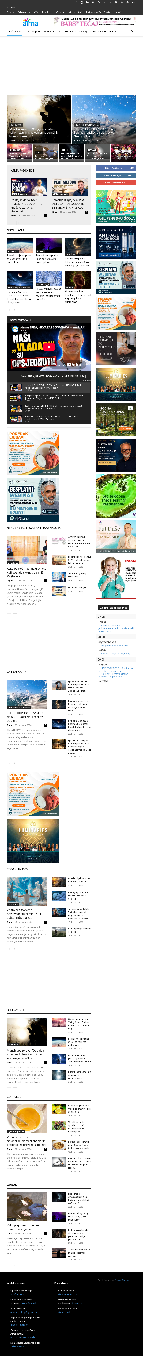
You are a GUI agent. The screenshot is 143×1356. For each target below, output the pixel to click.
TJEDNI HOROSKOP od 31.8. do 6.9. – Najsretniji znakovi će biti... (25, 716)
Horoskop (70, 254)
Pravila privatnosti (112, 12)
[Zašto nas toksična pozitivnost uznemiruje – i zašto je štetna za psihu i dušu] (27, 891)
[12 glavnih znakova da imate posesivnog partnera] (59, 1253)
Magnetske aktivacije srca (115, 645)
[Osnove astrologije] (59, 591)
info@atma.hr (17, 1294)
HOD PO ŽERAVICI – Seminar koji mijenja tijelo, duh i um (117, 669)
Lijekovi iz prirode (16, 1131)
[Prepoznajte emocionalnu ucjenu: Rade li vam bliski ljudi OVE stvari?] (71, 151)
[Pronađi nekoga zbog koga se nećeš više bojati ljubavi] (49, 245)
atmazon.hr (77, 1303)
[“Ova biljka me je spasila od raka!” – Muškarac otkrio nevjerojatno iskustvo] (59, 1125)
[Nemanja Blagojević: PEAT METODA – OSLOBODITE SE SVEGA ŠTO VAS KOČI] (70, 187)
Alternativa (66, 31)
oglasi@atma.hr (29, 1303)
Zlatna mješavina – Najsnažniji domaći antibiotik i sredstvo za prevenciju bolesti (26, 1140)
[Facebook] (75, 2)
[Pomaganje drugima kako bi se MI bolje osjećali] (59, 896)
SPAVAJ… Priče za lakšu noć (115, 653)
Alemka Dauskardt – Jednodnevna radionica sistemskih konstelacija (117, 628)
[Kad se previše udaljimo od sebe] (59, 932)
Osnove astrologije (77, 587)
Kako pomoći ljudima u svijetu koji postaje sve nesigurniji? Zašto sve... (26, 572)
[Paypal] (93, 2)
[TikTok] (104, 2)
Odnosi (39, 153)
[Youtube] (133, 2)
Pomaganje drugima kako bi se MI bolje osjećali (78, 895)
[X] (110, 2)
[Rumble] (98, 2)
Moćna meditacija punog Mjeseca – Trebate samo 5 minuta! (79, 1058)
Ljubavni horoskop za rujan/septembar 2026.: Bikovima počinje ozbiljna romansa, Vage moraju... (79, 746)
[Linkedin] (87, 2)
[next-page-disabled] (18, 223)
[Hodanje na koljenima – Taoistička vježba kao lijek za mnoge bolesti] (97, 151)
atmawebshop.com (68, 1294)
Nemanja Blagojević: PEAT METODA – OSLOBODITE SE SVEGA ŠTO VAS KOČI (69, 203)
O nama (10, 12)
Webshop (60, 12)
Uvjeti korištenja (75, 12)
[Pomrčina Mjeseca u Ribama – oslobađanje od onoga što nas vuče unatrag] (78, 247)
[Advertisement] (71, 65)
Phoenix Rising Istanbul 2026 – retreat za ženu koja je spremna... (79, 560)
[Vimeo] (116, 2)
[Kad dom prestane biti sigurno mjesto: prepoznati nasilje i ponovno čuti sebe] (59, 1233)
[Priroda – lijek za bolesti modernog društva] (59, 882)
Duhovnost (49, 31)
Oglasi (10, 580)
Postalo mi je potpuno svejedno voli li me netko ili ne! (19, 259)
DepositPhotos (122, 1280)
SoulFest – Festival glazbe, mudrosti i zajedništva (114, 675)
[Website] (122, 2)
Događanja (13, 563)
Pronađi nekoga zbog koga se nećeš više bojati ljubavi (47, 259)
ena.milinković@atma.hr (23, 1337)
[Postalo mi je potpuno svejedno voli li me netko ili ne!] (20, 245)
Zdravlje (83, 31)
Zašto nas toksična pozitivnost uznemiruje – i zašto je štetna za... (24, 913)
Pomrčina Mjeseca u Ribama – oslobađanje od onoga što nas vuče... (78, 262)
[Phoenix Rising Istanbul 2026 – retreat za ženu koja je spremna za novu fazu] (59, 560)
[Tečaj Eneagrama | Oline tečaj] (59, 577)
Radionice (114, 31)
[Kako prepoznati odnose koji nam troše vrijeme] (45, 151)
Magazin (98, 31)
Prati (130, 175)
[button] (132, 31)
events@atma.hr (19, 1324)
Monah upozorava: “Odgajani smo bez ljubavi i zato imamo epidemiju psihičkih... (26, 1054)
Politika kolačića (93, 12)
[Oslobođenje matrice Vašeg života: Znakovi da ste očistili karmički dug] (19, 151)
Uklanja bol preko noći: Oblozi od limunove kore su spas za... (79, 1109)
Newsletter (47, 12)
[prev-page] (13, 223)
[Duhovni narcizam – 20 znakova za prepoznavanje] (59, 1075)
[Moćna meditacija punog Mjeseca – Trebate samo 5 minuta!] (59, 1059)
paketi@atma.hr (18, 1346)
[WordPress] (127, 2)
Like (132, 168)
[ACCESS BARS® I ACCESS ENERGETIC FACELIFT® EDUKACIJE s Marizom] (59, 540)
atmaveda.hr (64, 1312)
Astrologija (30, 31)
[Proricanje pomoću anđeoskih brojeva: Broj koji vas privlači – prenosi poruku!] (123, 153)
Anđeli (116, 147)
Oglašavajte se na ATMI (28, 12)
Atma (12, 140)
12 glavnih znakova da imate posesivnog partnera (79, 1253)
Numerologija (43, 284)
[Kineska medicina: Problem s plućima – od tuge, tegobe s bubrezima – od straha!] (78, 280)
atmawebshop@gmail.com (24, 1312)
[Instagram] (81, 2)
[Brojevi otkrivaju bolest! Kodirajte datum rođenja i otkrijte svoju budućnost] (49, 278)
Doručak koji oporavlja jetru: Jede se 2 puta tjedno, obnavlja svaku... (79, 1145)
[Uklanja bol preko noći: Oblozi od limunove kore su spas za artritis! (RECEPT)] (59, 1109)
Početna (13, 31)
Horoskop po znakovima (87, 125)
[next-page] (15, 310)
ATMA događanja (19, 194)
